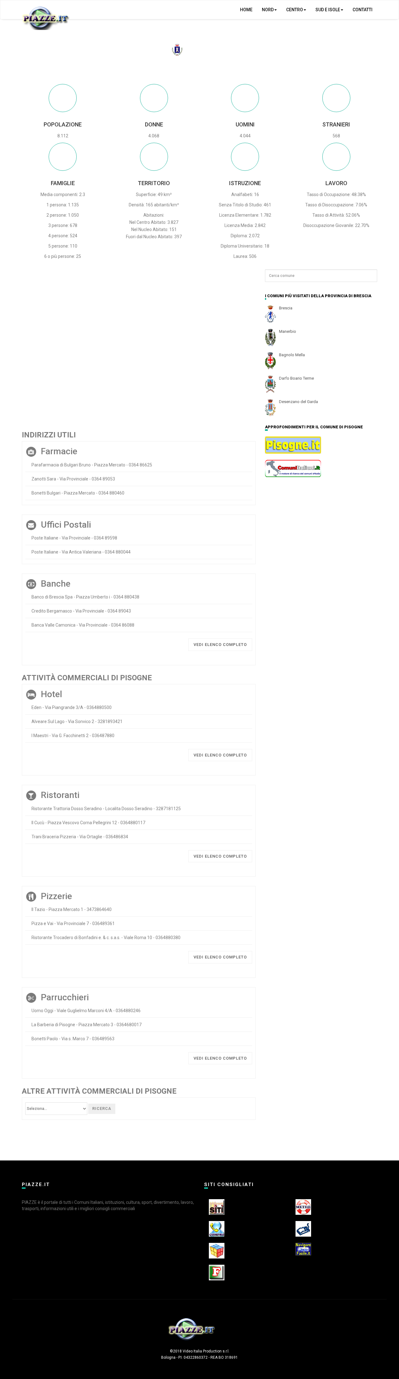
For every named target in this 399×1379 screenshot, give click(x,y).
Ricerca (101, 1108)
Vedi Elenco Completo (220, 644)
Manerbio (287, 331)
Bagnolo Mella (292, 354)
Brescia (285, 308)
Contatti (363, 9)
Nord (268, 9)
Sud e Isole (327, 9)
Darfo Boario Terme (296, 378)
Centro (294, 9)
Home (246, 9)
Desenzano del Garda (298, 401)
